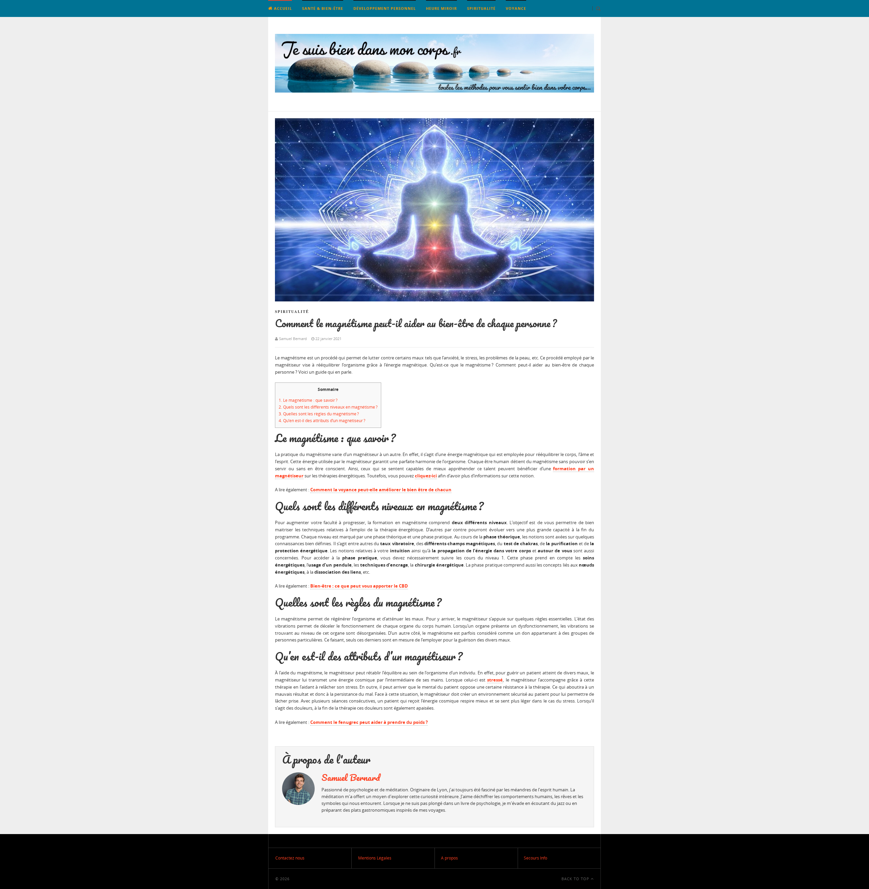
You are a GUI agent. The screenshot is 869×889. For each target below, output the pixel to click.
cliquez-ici (426, 476)
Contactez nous (289, 858)
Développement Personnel (384, 8)
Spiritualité (481, 8)
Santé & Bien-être (322, 8)
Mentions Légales (374, 858)
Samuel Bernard (350, 777)
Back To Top (576, 878)
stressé (495, 680)
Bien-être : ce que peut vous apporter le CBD (359, 586)
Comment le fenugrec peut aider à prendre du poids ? (369, 722)
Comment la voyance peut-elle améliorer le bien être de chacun (380, 490)
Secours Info (535, 858)
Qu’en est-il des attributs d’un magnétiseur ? (322, 420)
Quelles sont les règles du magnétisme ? (319, 414)
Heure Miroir (441, 8)
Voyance (516, 8)
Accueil (282, 8)
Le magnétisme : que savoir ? (308, 400)
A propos (449, 858)
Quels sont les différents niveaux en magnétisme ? (328, 407)
